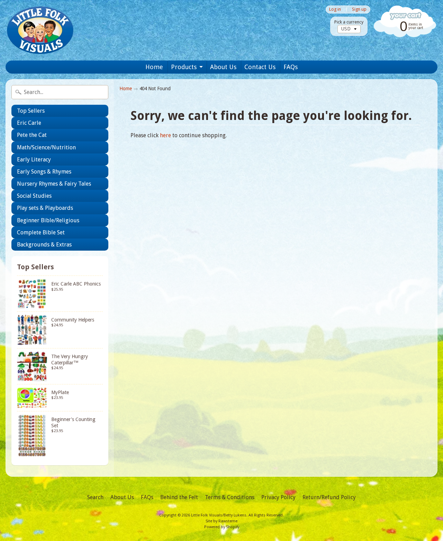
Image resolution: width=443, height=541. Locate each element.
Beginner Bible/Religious (48, 220)
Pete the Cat (32, 135)
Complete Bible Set (41, 232)
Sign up (359, 9)
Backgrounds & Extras (44, 244)
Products (184, 67)
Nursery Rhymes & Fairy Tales (54, 183)
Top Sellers (31, 111)
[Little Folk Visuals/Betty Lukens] (40, 30)
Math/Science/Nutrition (46, 147)
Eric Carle (29, 123)
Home (154, 67)
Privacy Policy (278, 497)
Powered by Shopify (221, 527)
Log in (335, 9)
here (165, 135)
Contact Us (259, 67)
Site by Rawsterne (221, 521)
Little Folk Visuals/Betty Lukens (218, 515)
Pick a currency (348, 22)
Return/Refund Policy (329, 497)
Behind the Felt (179, 497)
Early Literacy (34, 159)
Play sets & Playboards (45, 208)
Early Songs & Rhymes (44, 171)
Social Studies (34, 196)
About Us (223, 67)
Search (95, 497)
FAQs (290, 67)
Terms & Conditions (229, 497)
